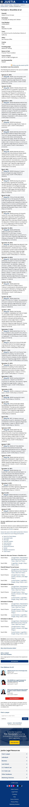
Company (14, 794)
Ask (17, 565)
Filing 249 (6, 230)
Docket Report (7, 545)
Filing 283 (6, 132)
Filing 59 (6, 494)
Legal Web (15, 563)
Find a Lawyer (5, 712)
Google (21, 563)
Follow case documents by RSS (20, 65)
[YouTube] (9, 786)
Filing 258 (6, 213)
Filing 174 (6, 446)
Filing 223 (6, 311)
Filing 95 (6, 485)
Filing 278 (6, 151)
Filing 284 (6, 122)
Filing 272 (6, 181)
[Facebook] (11, 786)
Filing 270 (6, 197)
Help (14, 796)
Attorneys (6, 540)
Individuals (5, 757)
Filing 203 (6, 378)
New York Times (20, 561)
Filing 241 (6, 259)
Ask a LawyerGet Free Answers (6, 653)
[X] (19, 786)
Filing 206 (6, 365)
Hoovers (19, 576)
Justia (16, 782)
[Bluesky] (17, 786)
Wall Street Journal (16, 559)
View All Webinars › (15, 698)
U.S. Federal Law (6, 767)
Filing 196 (6, 404)
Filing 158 (6, 457)
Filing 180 (6, 430)
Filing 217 (6, 342)
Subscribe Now (15, 742)
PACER (10, 529)
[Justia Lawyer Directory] (22, 786)
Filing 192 (6, 418)
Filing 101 (6, 470)
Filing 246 (6, 244)
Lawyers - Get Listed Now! (14, 723)
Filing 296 (6, 76)
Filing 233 (6, 284)
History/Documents (9, 546)
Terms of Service (14, 799)
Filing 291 (6, 102)
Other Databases (7, 774)
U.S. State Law (6, 771)
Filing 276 (6, 171)
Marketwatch (23, 557)
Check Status (7, 551)
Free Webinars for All (7, 667)
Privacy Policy (14, 801)
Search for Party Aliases (10, 536)
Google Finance (16, 575)
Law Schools (5, 764)
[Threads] (15, 786)
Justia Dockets (16, 580)
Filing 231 (6, 298)
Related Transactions (9, 550)
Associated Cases (8, 538)
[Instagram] (13, 786)
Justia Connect (14, 789)
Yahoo (13, 565)
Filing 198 (6, 397)
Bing (25, 563)
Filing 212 (6, 352)
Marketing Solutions (8, 777)
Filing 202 (6, 391)
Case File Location (8, 541)
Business (4, 761)
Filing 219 (6, 331)
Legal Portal (14, 791)
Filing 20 (6, 511)
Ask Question (14, 661)
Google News (15, 557)
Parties (5, 548)
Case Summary (7, 543)
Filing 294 (6, 88)
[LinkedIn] (7, 786)
